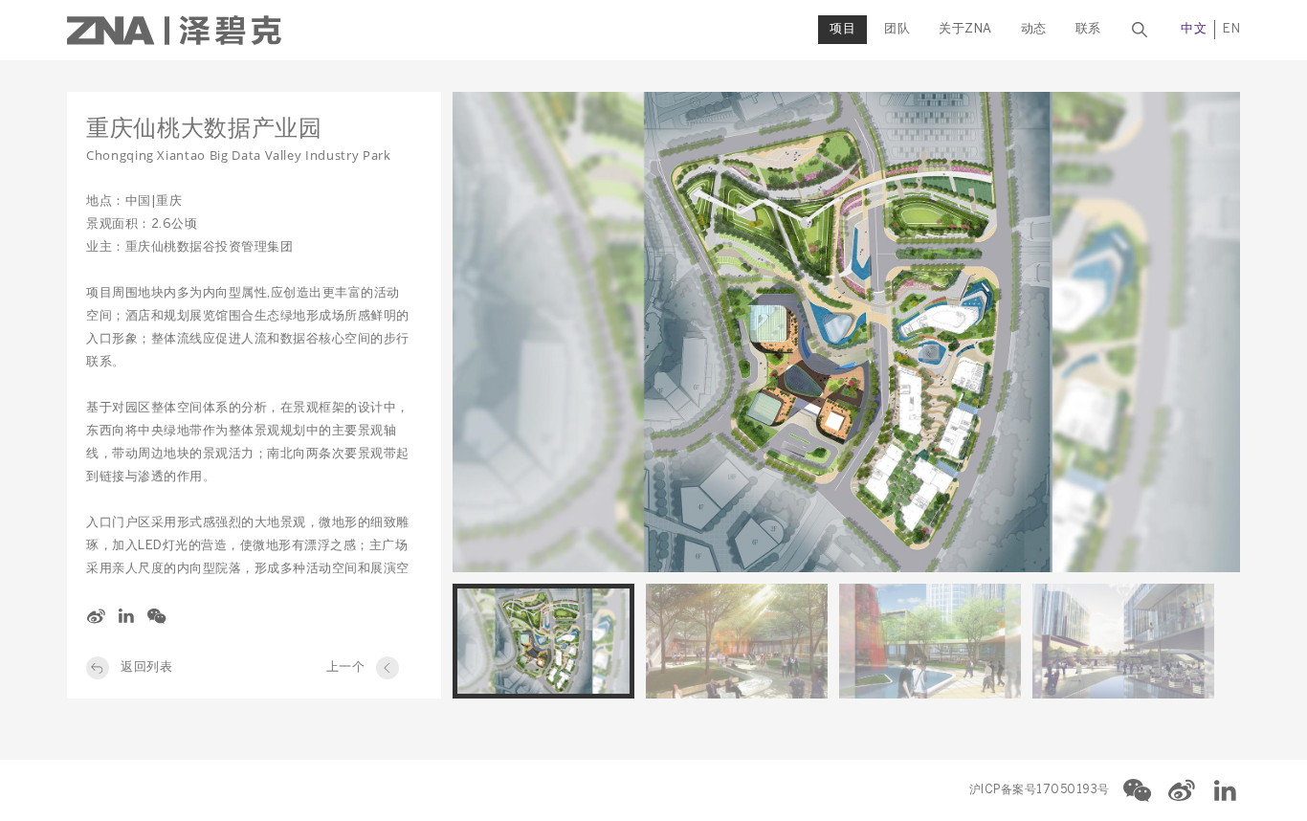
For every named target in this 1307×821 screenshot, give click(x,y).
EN (1231, 29)
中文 (1194, 29)
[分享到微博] (95, 616)
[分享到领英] (126, 616)
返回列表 (146, 667)
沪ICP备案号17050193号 (1039, 790)
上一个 (346, 667)
